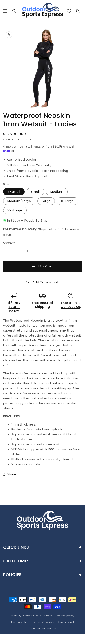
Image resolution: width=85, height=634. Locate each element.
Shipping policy (68, 622)
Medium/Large (19, 201)
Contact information (44, 628)
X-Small (13, 192)
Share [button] (11, 474)
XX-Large (14, 210)
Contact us (70, 307)
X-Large (67, 201)
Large (46, 201)
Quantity (9, 243)
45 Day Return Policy (14, 307)
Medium (56, 192)
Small (35, 192)
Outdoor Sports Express (37, 615)
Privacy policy (20, 622)
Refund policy (65, 615)
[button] (5, 11)
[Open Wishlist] (69, 11)
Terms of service (43, 622)
